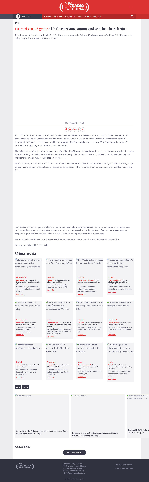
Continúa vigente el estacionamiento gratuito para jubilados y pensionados (120, 348)
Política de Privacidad (124, 469)
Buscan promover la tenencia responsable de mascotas (87, 348)
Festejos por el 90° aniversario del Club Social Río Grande (58, 348)
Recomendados (21, 277)
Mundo (87, 16)
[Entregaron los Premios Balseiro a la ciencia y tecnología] (98, 416)
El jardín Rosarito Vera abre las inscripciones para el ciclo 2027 (89, 305)
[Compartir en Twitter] (70, 129)
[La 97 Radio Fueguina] (74, 7)
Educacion (50, 277)
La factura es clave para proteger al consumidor (118, 304)
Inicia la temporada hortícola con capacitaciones (28, 346)
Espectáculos (51, 362)
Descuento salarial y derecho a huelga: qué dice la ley (28, 304)
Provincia (58, 16)
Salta (18, 387)
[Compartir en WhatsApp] (79, 129)
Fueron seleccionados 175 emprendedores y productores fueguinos (119, 263)
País (79, 16)
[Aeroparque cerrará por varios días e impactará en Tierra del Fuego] (42, 416)
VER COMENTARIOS (74, 452)
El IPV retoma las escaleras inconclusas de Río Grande (88, 261)
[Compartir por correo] (83, 129)
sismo (25, 387)
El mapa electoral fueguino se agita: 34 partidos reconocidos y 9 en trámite (27, 263)
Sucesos (49, 320)
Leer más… (20, 294)
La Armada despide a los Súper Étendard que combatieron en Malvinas (57, 305)
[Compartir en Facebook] (66, 129)
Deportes (97, 16)
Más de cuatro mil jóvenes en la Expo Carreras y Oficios (59, 261)
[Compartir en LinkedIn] (74, 129)
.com (74, 473)
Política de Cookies (124, 465)
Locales (47, 16)
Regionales (70, 16)
